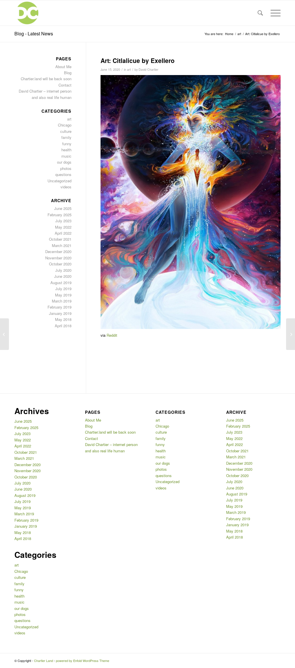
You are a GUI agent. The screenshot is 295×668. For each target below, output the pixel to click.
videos (65, 187)
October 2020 (60, 264)
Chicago (64, 125)
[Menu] (274, 13)
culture (65, 131)
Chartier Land (43, 660)
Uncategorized (59, 180)
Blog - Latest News (33, 33)
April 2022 (63, 233)
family (66, 137)
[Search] (260, 13)
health (66, 149)
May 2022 (63, 227)
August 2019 (60, 282)
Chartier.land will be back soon (46, 78)
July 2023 (63, 220)
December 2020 (58, 251)
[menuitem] (260, 13)
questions (63, 174)
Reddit (112, 335)
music (66, 156)
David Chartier (148, 69)
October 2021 (60, 239)
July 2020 (63, 270)
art (129, 69)
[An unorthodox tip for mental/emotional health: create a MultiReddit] (4, 334)
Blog (67, 72)
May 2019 (63, 295)
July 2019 (63, 288)
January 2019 (60, 313)
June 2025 (62, 208)
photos (65, 168)
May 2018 (63, 319)
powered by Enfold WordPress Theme (82, 660)
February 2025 (59, 214)
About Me (63, 66)
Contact (64, 85)
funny (66, 143)
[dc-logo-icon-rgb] (27, 13)
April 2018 (63, 325)
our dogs (64, 162)
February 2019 (59, 307)
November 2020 (58, 258)
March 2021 (61, 245)
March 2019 (61, 301)
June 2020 (62, 276)
